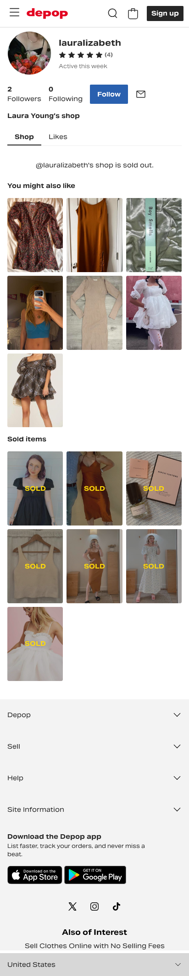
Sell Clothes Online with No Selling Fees (95, 946)
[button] (86, 54)
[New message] (140, 94)
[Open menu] (14, 12)
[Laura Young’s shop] (29, 54)
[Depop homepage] (47, 13)
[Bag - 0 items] (133, 13)
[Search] (113, 14)
